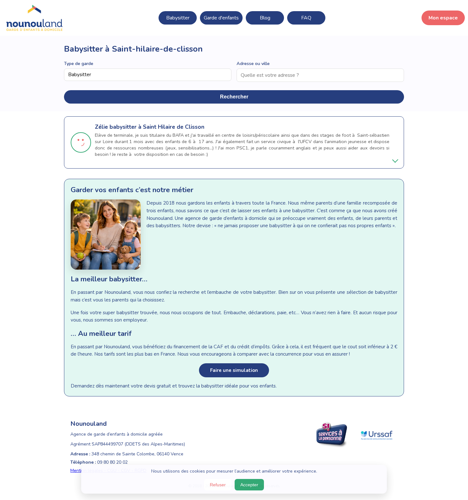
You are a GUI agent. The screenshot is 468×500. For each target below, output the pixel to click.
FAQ (306, 17)
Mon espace (443, 17)
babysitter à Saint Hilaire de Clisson (157, 127)
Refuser (218, 484)
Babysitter (177, 17)
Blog (265, 17)
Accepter (249, 484)
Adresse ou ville (253, 63)
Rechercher (234, 96)
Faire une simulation (234, 370)
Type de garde (78, 63)
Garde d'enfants (221, 17)
